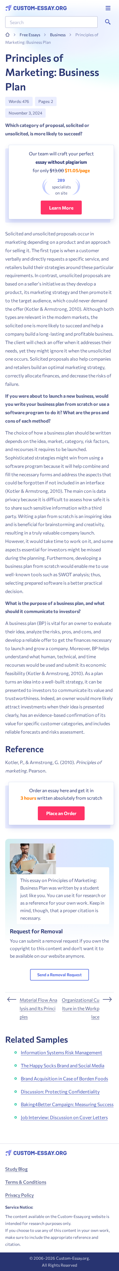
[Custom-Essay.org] (36, 8)
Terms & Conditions (25, 1182)
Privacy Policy (19, 1195)
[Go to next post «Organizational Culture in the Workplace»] (88, 1008)
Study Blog (16, 1169)
